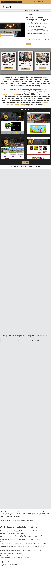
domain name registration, (20, 92)
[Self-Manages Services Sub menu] (42, 10)
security (14, 94)
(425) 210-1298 (34, 1)
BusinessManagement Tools (20, 10)
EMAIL (40, 1)
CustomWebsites (12, 10)
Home (4, 10)
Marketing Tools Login (17, 1)
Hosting (3, 1)
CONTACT (29, 44)
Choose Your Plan (9, 67)
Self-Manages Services (37, 10)
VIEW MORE (25, 162)
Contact (46, 10)
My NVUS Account (9, 1)
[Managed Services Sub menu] (32, 10)
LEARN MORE (42, 67)
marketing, (34, 92)
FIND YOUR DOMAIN (25, 68)
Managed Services (28, 10)
